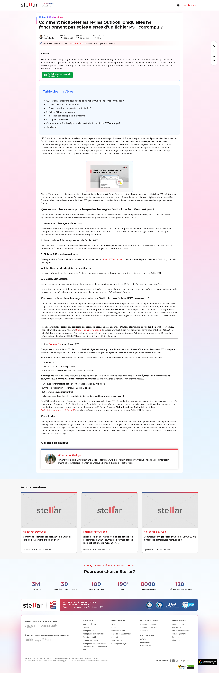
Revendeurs (145, 642)
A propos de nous (90, 624)
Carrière (86, 627)
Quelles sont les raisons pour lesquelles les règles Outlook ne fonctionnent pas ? (85, 100)
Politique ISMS (88, 630)
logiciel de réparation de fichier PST (58, 410)
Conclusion (51, 127)
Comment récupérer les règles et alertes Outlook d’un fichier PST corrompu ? (83, 123)
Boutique (176, 637)
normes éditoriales (75, 43)
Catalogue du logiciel (119, 643)
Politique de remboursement (94, 643)
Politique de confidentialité (93, 634)
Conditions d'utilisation (92, 637)
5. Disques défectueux (57, 119)
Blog (113, 624)
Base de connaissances (121, 634)
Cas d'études (116, 637)
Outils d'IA (144, 630)
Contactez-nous (178, 624)
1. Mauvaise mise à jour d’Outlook (62, 104)
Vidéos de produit (118, 630)
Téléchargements (179, 634)
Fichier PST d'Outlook (51, 17)
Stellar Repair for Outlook (88, 330)
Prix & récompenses (180, 630)
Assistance (176, 627)
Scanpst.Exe (55, 344)
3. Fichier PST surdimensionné (60, 112)
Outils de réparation (148, 624)
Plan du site (177, 640)
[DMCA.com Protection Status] (190, 667)
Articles (114, 627)
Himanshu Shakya (50, 38)
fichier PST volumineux (113, 259)
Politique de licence (90, 640)
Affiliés (143, 639)
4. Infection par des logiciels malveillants (65, 115)
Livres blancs (116, 640)
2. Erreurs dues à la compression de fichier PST (68, 108)
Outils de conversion (148, 627)
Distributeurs (145, 645)
